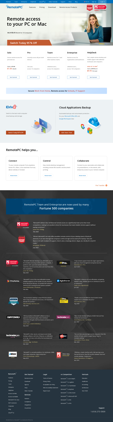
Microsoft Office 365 (71, 116)
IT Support (80, 91)
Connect (13, 160)
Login (101, 1)
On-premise (28, 408)
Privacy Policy (46, 381)
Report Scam (46, 391)
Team (16, 2)
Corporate (11, 406)
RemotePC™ (14, 7)
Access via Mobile (13, 396)
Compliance (28, 401)
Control (47, 160)
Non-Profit (85, 391)
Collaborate (83, 160)
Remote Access (29, 378)
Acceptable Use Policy (49, 384)
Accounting (85, 384)
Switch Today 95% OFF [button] (15, 132)
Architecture (85, 387)
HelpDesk (33, 2)
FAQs (70, 2)
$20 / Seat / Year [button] (66, 133)
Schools (71, 91)
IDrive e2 (42, 2)
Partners (8, 2)
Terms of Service (47, 378)
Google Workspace (65, 119)
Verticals (85, 374)
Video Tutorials (53, 2)
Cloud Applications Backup (75, 107)
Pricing (42, 7)
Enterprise (24, 2)
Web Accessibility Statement (50, 387)
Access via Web (12, 393)
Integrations (28, 405)
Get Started (13, 77)
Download (52, 7)
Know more (13, 175)
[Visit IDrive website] (30, 107)
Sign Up (94, 1)
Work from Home (42, 91)
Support (63, 2)
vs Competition (66, 374)
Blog (76, 2)
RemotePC (12, 374)
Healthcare (85, 381)
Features (32, 7)
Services (28, 395)
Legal (45, 374)
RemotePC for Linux (13, 400)
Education (84, 378)
